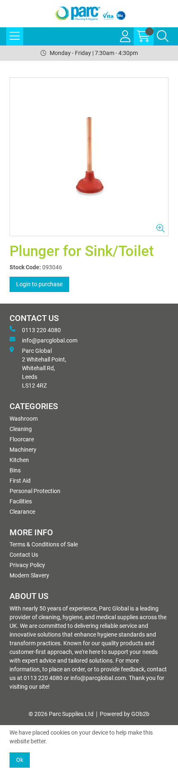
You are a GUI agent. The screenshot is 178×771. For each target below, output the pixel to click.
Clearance (22, 511)
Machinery (23, 449)
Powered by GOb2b (124, 714)
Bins (15, 470)
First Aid (20, 480)
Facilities (21, 501)
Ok (19, 760)
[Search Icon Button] (163, 36)
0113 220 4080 (41, 330)
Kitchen (19, 460)
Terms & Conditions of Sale (44, 544)
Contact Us (24, 554)
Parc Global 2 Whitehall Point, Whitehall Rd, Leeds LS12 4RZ (44, 368)
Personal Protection (35, 491)
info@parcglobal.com (49, 340)
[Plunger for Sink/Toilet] (89, 156)
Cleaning (21, 429)
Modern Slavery (29, 575)
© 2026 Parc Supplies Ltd (61, 714)
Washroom (24, 418)
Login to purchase (39, 284)
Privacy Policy (27, 565)
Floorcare (22, 439)
